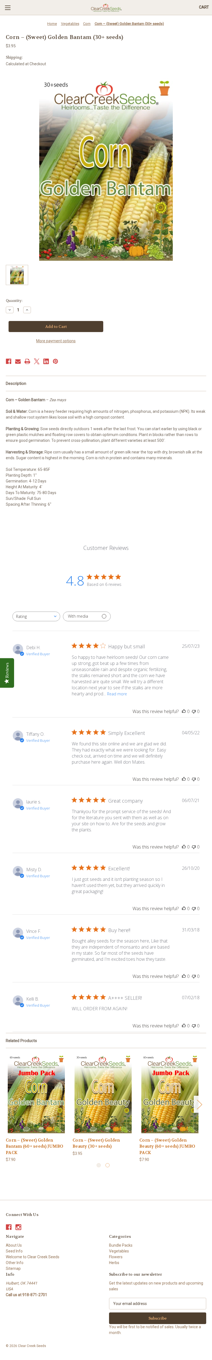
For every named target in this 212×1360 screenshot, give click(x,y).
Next (199, 1104)
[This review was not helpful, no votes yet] (194, 711)
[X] (36, 361)
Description (16, 383)
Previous (7, 1104)
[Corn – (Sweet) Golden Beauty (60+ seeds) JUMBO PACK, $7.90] (170, 1094)
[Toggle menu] (7, 7)
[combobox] (36, 616)
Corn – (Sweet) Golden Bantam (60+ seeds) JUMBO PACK (34, 1146)
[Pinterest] (55, 361)
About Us (14, 1245)
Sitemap (13, 1268)
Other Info (14, 1262)
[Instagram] (18, 1227)
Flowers (116, 1257)
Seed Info (14, 1251)
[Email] (18, 361)
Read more (117, 693)
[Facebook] (8, 361)
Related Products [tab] (21, 1040)
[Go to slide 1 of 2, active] (99, 1165)
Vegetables (119, 1251)
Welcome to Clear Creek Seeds (32, 1257)
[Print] (27, 361)
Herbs (114, 1262)
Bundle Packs (120, 1245)
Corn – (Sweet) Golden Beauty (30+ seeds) (96, 1143)
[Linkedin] (46, 361)
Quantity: (14, 300)
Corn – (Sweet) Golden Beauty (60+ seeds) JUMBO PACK (167, 1146)
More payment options (56, 341)
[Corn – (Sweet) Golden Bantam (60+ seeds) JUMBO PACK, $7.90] (36, 1094)
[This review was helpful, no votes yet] (184, 711)
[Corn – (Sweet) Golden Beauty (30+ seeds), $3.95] (103, 1094)
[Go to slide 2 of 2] (107, 1165)
